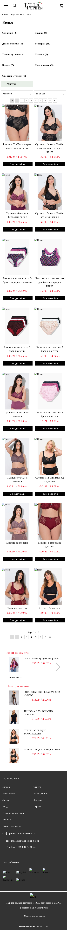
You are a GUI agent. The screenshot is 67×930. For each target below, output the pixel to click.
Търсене (38, 806)
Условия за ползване (13, 813)
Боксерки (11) (42, 43)
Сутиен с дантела (17, 608)
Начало (6, 787)
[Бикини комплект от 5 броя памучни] (17, 326)
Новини (6, 819)
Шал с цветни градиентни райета (41, 658)
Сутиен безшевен (49, 608)
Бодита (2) (8, 65)
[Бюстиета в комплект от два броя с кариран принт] (49, 257)
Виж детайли (17, 164)
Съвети (37, 787)
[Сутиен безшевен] (49, 586)
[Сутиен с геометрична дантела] (17, 391)
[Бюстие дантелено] (17, 521)
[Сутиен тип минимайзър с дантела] (49, 456)
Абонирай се (15, 677)
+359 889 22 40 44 (26, 847)
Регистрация (40, 793)
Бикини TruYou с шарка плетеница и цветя (17, 146)
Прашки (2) (41, 54)
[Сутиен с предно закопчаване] (14, 736)
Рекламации (8, 793)
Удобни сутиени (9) (13, 54)
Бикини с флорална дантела (49, 544)
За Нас (5, 800)
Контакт (38, 800)
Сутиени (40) (9, 33)
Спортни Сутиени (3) (14, 76)
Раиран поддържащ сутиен (42, 749)
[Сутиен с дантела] (17, 586)
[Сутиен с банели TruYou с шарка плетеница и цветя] (49, 123)
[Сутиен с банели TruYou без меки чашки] (49, 191)
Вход (4, 806)
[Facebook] (5, 853)
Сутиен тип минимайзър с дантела (50, 479)
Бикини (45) (41, 33)
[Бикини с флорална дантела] (49, 521)
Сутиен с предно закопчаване (35, 732)
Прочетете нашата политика (33, 908)
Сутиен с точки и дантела (17, 479)
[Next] (56, 667)
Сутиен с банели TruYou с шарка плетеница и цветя (49, 148)
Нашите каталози (11, 826)
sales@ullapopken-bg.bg (26, 841)
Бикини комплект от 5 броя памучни (17, 349)
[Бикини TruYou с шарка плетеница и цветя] (17, 123)
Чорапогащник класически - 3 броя (42, 694)
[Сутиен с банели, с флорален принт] (17, 191)
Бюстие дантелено (17, 542)
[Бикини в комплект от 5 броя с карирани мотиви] (17, 257)
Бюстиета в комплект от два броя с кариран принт (49, 282)
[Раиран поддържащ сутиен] (14, 755)
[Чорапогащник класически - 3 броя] (14, 697)
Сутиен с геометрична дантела (17, 414)
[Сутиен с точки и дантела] (17, 456)
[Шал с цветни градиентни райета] (14, 664)
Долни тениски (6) (12, 43)
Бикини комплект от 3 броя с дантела (49, 349)
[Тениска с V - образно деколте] (14, 717)
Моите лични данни (35, 916)
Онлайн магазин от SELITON (33, 927)
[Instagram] (13, 853)
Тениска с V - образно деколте (38, 713)
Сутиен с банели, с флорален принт (17, 215)
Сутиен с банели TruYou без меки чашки (49, 215)
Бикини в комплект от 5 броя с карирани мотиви (17, 280)
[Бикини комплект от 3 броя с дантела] (49, 326)
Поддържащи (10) (44, 65)
